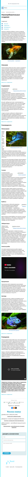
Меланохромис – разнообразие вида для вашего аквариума (14, 427)
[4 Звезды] (21, 402)
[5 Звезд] (10, 403)
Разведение (6, 29)
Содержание (6, 25)
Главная (3, 12)
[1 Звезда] (6, 402)
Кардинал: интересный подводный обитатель (14, 420)
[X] (16, 408)
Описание (6, 23)
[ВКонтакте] (12, 408)
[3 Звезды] (16, 402)
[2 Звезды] (11, 402)
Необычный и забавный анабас (14, 416)
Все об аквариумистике (13, 3)
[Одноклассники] (14, 408)
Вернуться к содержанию (6, 82)
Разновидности (7, 27)
